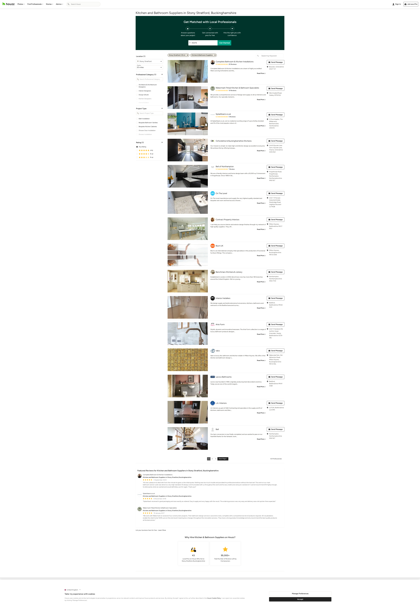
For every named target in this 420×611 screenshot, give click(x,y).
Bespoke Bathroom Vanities (148, 123)
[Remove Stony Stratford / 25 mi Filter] (188, 55)
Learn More (162, 530)
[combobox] (83, 4)
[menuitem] (21, 4)
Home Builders (144, 103)
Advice (58, 4)
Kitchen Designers (145, 99)
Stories (49, 4)
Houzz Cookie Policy (214, 598)
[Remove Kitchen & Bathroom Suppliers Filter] (215, 55)
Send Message (277, 62)
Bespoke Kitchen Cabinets (148, 126)
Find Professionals (34, 4)
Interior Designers (145, 91)
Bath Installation (144, 119)
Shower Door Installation (147, 130)
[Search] (68, 4)
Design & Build (144, 95)
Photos (20, 4)
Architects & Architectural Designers (148, 86)
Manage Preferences (300, 594)
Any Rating (142, 147)
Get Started (224, 43)
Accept (300, 599)
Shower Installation (145, 134)
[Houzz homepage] (8, 3)
